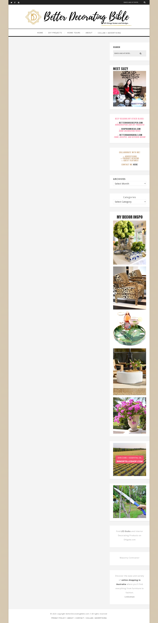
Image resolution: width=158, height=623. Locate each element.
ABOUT (89, 33)
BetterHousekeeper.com (131, 122)
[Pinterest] (19, 2)
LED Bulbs (126, 531)
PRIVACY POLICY (58, 618)
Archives (119, 179)
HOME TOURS (73, 33)
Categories (129, 197)
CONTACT (80, 618)
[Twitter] (12, 2)
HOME (40, 33)
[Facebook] (16, 2)
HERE (135, 164)
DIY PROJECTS (55, 33)
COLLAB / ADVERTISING (109, 33)
